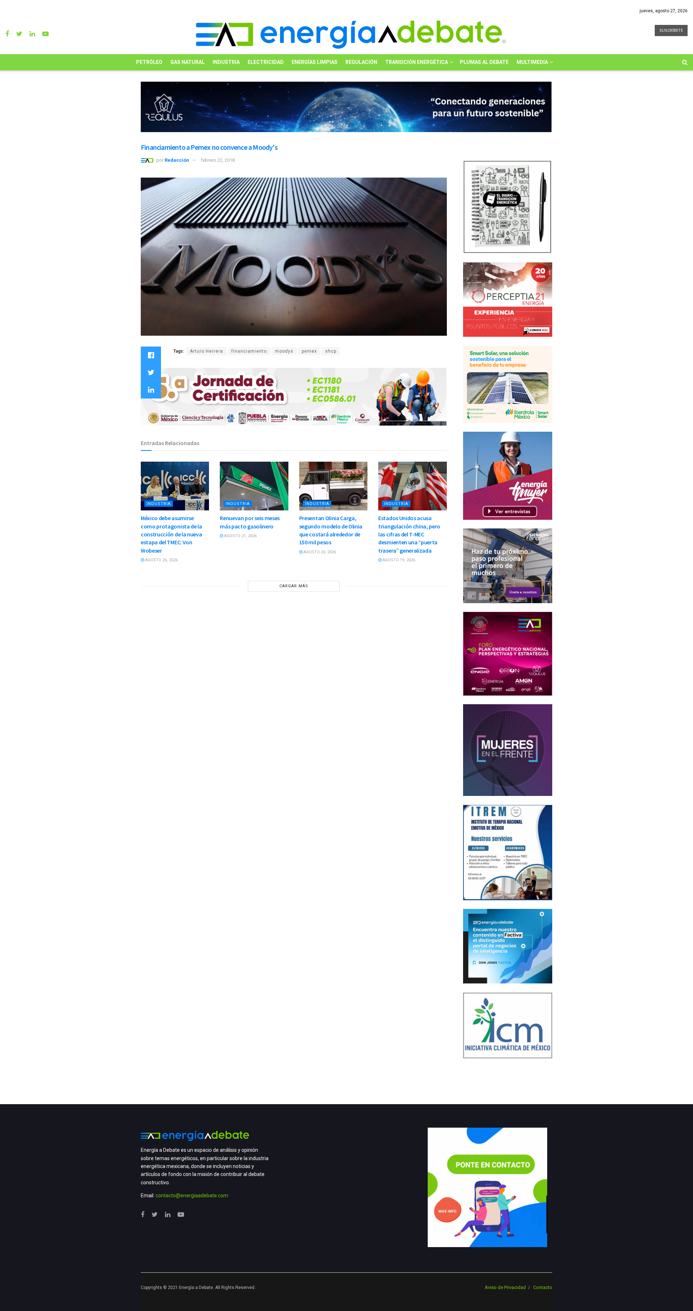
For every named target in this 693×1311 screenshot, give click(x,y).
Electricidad (266, 62)
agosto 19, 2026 (398, 560)
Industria (226, 62)
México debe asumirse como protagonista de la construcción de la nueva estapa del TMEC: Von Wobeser (171, 534)
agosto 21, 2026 (240, 535)
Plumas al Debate (484, 62)
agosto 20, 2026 (319, 552)
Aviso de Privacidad (505, 1287)
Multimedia (532, 62)
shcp (330, 351)
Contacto (542, 1287)
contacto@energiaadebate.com (192, 1195)
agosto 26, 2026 (161, 560)
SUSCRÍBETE (671, 30)
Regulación (361, 62)
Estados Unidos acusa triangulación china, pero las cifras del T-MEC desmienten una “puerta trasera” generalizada (409, 534)
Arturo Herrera (206, 351)
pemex (309, 351)
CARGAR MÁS (293, 586)
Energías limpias (314, 62)
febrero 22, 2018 (218, 160)
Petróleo (149, 62)
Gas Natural (187, 62)
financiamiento (249, 351)
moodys (284, 351)
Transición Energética (416, 62)
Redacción (177, 160)
